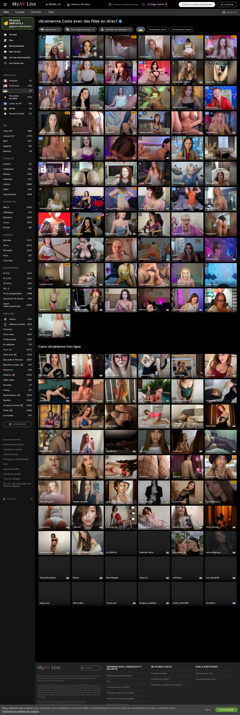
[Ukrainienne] (140, 29)
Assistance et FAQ (11, 440)
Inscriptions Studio (12, 474)
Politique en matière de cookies (20, 711)
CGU (5, 464)
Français (88, 668)
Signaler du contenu (12, 449)
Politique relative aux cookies (120, 693)
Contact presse (10, 454)
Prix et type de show (81, 29)
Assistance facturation (13, 444)
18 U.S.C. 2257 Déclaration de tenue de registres (17, 485)
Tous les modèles (11, 479)
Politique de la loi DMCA (118, 687)
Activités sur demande (116, 29)
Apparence (50, 29)
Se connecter (227, 4)
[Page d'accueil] (26, 4)
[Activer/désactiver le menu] (5, 4)
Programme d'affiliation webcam (166, 685)
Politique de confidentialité (15, 459)
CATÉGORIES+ (19, 424)
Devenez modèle (11, 469)
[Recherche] (143, 4)
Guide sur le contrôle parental (120, 699)
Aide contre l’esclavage (117, 704)
